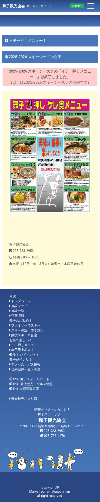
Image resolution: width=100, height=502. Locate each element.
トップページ (21, 301)
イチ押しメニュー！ (25, 345)
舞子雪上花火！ (22, 350)
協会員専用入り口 (24, 398)
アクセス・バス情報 (25, 364)
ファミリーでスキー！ (27, 325)
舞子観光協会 (14, 6)
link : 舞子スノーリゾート (31, 379)
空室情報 (17, 315)
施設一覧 (17, 311)
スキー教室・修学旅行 (27, 330)
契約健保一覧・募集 (25, 369)
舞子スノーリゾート (39, 6)
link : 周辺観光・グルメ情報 (33, 384)
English (76, 5)
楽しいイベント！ (26, 355)
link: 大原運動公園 (26, 389)
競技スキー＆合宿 (24, 335)
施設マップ (19, 306)
